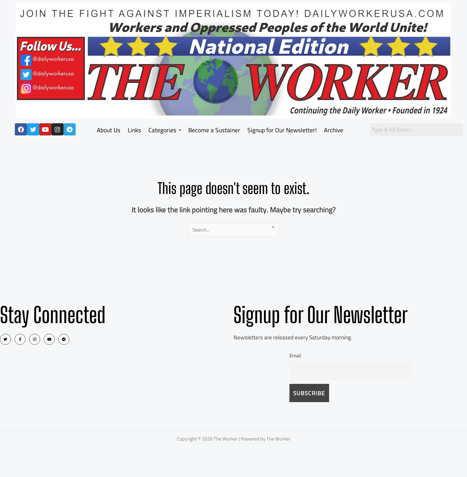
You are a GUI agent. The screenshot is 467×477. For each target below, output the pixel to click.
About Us (108, 130)
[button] (165, 130)
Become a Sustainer (214, 130)
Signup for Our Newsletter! (282, 130)
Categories (162, 130)
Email (295, 355)
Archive (333, 130)
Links (134, 130)
